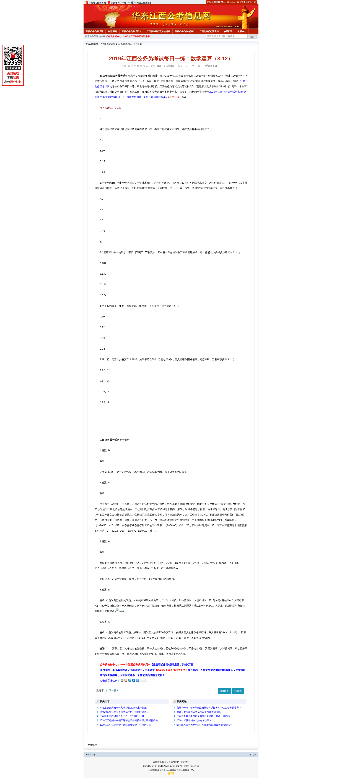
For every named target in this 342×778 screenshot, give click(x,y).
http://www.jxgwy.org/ (169, 766)
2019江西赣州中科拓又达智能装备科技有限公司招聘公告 (129, 720)
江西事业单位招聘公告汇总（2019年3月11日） (124, 716)
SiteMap (221, 2)
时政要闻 (112, 31)
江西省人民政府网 (97, 3)
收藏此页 (224, 691)
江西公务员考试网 (94, 31)
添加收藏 (251, 2)
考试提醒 (238, 691)
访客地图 (211, 2)
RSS (88, 754)
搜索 (252, 37)
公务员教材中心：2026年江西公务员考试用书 (128, 36)
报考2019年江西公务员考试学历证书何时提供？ (124, 712)
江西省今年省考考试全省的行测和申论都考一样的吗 (203, 716)
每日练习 (137, 44)
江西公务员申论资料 (184, 31)
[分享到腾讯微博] (130, 680)
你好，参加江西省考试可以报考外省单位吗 (199, 712)
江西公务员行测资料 (209, 31)
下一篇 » (113, 690)
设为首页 (241, 2)
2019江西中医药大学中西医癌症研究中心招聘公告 (125, 724)
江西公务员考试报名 (131, 31)
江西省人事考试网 (143, 3)
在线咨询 (228, 31)
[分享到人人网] (134, 680)
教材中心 (242, 31)
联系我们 (185, 762)
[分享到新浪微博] (126, 680)
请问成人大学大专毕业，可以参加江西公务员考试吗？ (204, 724)
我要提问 (212, 66)
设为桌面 (231, 2)
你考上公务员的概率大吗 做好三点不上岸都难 (123, 707)
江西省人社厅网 (118, 3)
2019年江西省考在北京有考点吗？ (194, 720)
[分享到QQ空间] (122, 680)
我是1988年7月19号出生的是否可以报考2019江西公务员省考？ (209, 707)
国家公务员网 (91, 36)
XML (193, 770)
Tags (93, 754)
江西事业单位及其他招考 (158, 31)
